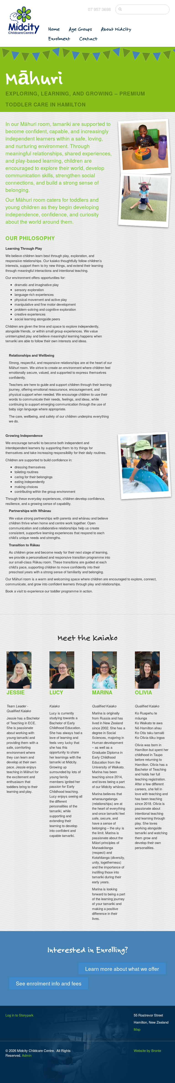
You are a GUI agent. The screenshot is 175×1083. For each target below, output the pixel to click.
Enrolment (59, 38)
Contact (88, 38)
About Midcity (116, 29)
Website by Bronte (147, 1050)
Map (137, 1029)
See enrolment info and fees (48, 983)
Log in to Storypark (19, 1015)
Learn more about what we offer (122, 968)
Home (54, 29)
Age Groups (80, 29)
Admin (26, 1055)
